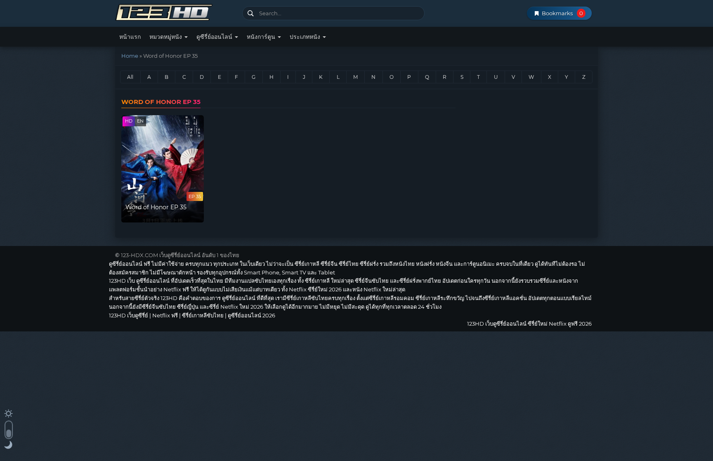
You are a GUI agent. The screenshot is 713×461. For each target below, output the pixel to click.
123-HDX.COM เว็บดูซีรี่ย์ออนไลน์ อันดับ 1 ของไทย (180, 255)
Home (129, 55)
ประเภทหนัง (306, 36)
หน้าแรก (130, 36)
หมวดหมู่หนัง (166, 36)
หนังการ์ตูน (262, 36)
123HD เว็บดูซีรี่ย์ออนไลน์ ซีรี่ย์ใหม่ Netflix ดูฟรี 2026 (175, 11)
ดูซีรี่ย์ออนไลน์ (215, 36)
